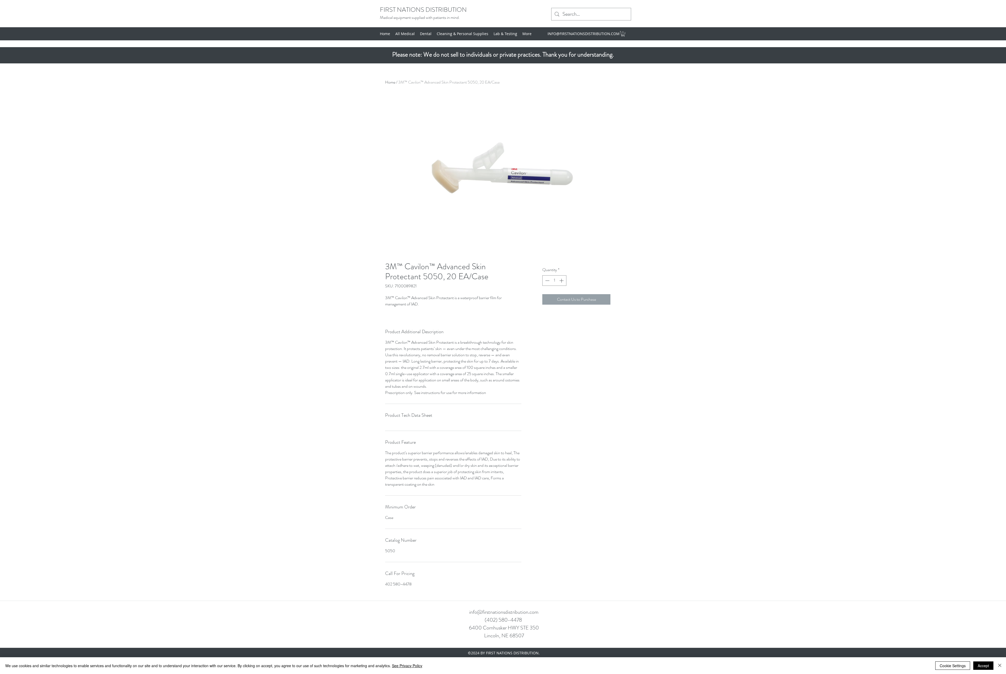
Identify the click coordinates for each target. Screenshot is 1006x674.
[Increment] (562, 281)
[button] (623, 33)
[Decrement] (546, 281)
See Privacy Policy (407, 665)
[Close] (1000, 665)
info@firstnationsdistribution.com (503, 612)
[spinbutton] (554, 281)
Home (390, 82)
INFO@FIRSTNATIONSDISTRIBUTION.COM (584, 33)
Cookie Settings (953, 665)
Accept (983, 665)
